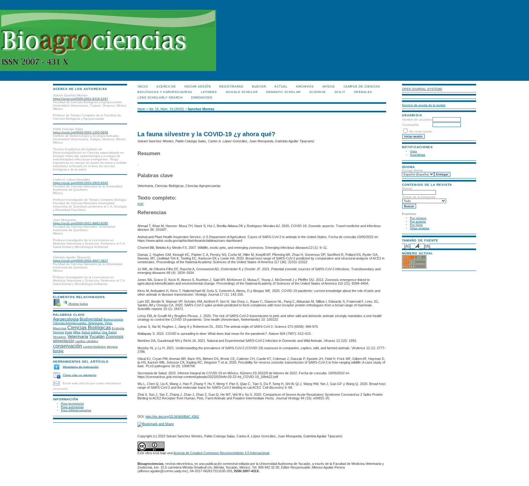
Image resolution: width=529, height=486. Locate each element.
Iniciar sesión (197, 86)
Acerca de (166, 86)
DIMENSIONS (201, 97)
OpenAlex (363, 92)
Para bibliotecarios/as (76, 410)
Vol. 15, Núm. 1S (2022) (166, 109)
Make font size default (417, 245)
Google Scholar (241, 92)
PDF (140, 204)
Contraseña (410, 124)
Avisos (328, 86)
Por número (418, 218)
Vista (413, 151)
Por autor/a (418, 221)
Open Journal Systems (422, 89)
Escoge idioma (412, 170)
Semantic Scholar (283, 92)
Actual (280, 86)
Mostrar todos (78, 303)
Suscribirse (417, 154)
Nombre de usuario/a (417, 119)
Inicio (142, 86)
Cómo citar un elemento (79, 374)
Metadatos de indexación (81, 366)
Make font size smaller (407, 245)
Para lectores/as (72, 403)
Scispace (317, 92)
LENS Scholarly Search (159, 97)
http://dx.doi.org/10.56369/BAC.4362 (172, 416)
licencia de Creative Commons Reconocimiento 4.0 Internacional (221, 453)
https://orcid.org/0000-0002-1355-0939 (80, 132)
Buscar (407, 188)
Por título (416, 224)
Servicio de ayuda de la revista (423, 105)
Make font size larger (427, 245)
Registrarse (231, 86)
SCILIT (340, 92)
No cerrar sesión (420, 131)
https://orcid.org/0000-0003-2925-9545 (80, 183)
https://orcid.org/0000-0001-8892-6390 (80, 223)
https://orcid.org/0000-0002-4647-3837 (80, 260)
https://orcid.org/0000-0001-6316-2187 (80, 98)
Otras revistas (419, 228)
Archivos (304, 86)
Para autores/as (72, 407)
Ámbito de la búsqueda (418, 197)
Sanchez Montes (201, 109)
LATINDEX (209, 92)
